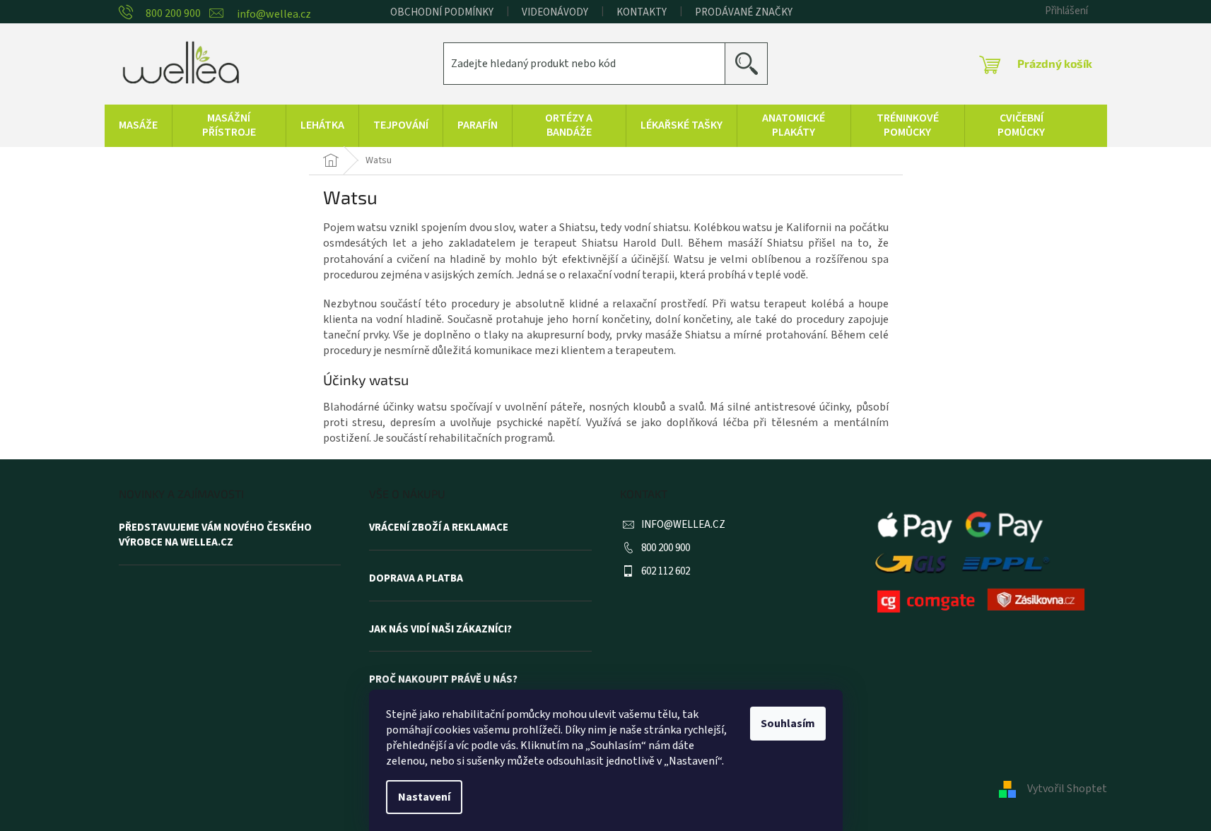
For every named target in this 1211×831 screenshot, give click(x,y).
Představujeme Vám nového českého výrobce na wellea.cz (215, 535)
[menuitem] (138, 126)
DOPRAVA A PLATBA (416, 579)
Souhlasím (788, 723)
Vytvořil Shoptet (1067, 788)
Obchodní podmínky (441, 12)
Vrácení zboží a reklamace (438, 528)
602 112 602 (665, 571)
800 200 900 (665, 548)
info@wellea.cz (683, 524)
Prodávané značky (743, 12)
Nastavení (424, 797)
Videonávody (555, 12)
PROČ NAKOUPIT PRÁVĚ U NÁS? (443, 680)
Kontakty (641, 12)
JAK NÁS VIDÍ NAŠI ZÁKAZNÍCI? (440, 630)
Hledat (752, 63)
